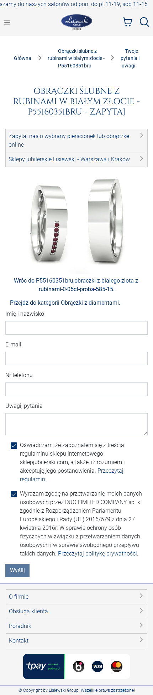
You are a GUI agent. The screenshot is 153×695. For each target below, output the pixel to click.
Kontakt (18, 640)
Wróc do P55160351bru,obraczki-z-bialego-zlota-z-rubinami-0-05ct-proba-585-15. (76, 285)
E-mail (13, 344)
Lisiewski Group (64, 690)
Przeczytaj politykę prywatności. (98, 553)
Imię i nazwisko (24, 313)
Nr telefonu (19, 375)
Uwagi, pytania (24, 405)
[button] (76, 140)
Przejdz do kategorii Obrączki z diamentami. (65, 302)
